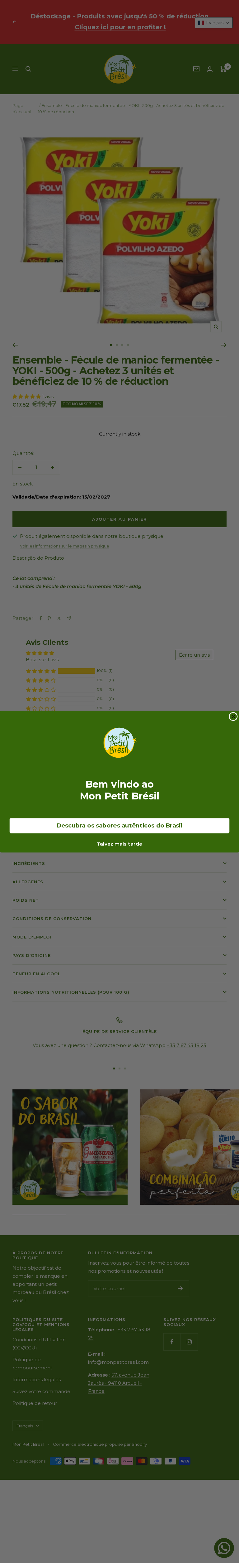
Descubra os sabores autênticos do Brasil (119, 825)
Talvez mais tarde (119, 844)
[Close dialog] (233, 716)
